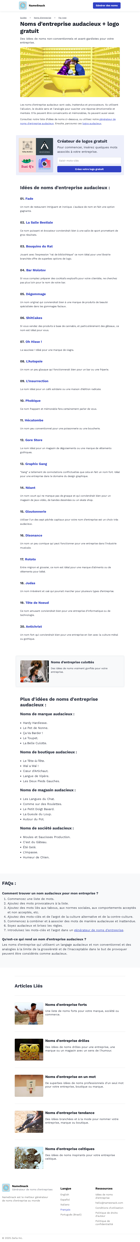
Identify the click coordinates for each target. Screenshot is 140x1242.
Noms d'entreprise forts (66, 1005)
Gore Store (33, 440)
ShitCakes (34, 318)
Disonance (33, 535)
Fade (29, 199)
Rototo (30, 559)
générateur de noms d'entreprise (98, 930)
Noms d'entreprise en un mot (70, 1077)
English (64, 1194)
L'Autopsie (34, 361)
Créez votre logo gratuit (89, 169)
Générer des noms (107, 5)
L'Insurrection (37, 381)
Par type (62, 18)
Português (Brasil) (70, 1214)
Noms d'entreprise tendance (69, 1113)
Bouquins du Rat (39, 246)
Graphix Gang (36, 464)
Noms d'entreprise (42, 18)
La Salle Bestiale (39, 222)
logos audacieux (91, 123)
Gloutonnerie (35, 511)
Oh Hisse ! (34, 342)
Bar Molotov (36, 270)
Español (65, 1199)
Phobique (33, 401)
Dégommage (36, 294)
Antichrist (34, 626)
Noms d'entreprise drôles (67, 1041)
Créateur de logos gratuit (82, 141)
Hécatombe (34, 420)
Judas (30, 583)
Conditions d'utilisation (109, 1207)
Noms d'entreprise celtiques (69, 1149)
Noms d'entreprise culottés (72, 662)
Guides (23, 18)
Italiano (64, 1204)
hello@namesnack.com (109, 1202)
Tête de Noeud (37, 603)
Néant (30, 488)
